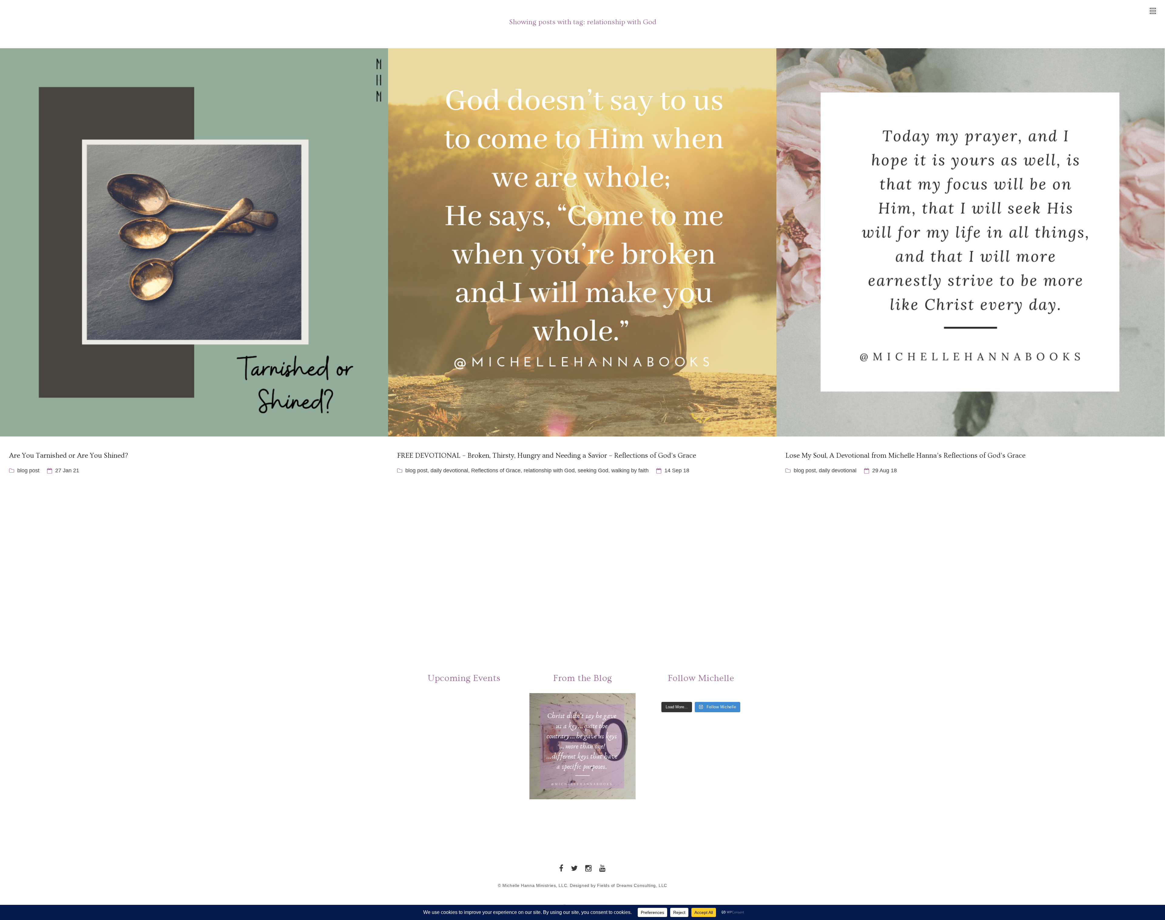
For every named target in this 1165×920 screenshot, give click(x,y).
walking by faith (630, 470)
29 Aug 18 (884, 470)
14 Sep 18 (676, 470)
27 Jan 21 (67, 470)
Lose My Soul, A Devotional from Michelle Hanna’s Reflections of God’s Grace (905, 456)
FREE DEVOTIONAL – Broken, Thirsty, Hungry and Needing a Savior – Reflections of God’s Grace (546, 456)
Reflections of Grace (496, 470)
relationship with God (549, 470)
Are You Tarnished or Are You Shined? (68, 456)
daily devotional (449, 470)
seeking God (593, 470)
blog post (28, 470)
